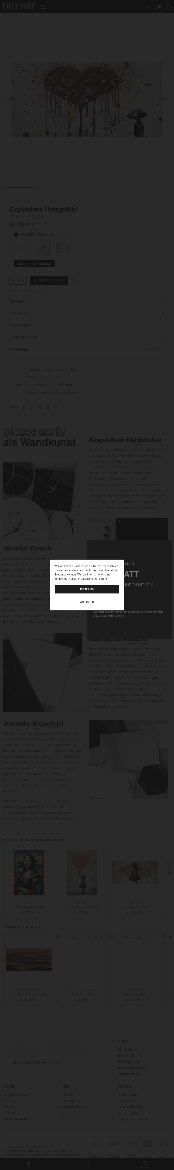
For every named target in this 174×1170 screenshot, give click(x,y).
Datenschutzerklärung (94, 578)
